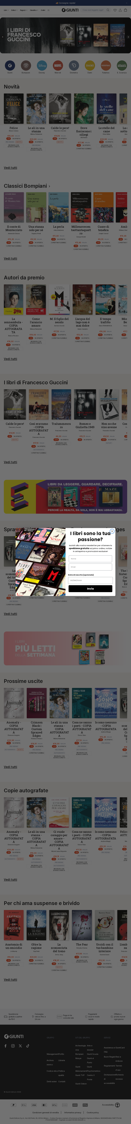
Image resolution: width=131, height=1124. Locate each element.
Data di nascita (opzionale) (81, 575)
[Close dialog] (112, 531)
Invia (90, 588)
